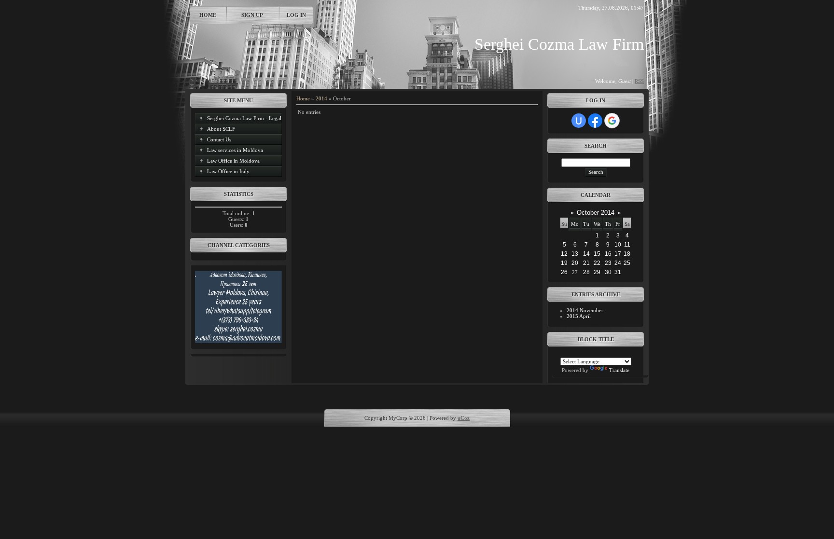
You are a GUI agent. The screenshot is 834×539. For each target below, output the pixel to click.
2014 (321, 98)
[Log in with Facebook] (595, 120)
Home (207, 15)
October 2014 (595, 212)
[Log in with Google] (612, 120)
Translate (619, 370)
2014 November (585, 310)
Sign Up (252, 15)
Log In (296, 15)
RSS (639, 81)
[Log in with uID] (578, 120)
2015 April (579, 316)
